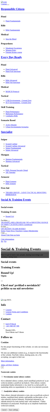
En (5, 241)
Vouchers (19, 231)
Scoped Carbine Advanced (15, 146)
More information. (7, 361)
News (13, 231)
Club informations (7, 239)
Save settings (13, 410)
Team (8, 231)
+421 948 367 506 (12, 326)
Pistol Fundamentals (13, 21)
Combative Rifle (12, 116)
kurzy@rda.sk (11, 324)
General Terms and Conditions (17, 312)
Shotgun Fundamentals (14, 159)
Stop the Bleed (11, 39)
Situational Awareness (14, 48)
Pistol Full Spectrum (13, 71)
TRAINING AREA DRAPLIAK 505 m (16, 222)
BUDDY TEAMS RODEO (15, 229)
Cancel (4, 410)
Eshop (3, 231)
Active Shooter (11, 125)
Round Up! (10, 216)
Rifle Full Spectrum (13, 82)
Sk (2, 241)
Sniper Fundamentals (13, 148)
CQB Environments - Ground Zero (18, 100)
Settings (16, 365)
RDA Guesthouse (25, 225)
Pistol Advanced (12, 69)
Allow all (4, 365)
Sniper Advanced (12, 150)
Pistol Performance (12, 112)
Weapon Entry (11, 50)
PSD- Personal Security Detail (17, 170)
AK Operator (10, 172)
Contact (26, 231)
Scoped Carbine (11, 144)
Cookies (9, 314)
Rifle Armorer (11, 184)
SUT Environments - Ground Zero (18, 103)
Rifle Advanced (11, 80)
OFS (3, 229)
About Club (5, 235)
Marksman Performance (14, 114)
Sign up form (15, 235)
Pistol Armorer (11, 181)
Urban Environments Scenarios (17, 127)
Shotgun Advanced (13, 161)
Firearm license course (14, 52)
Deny (10, 365)
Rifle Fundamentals (13, 30)
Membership (33, 231)
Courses (4, 4)
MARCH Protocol (12, 92)
